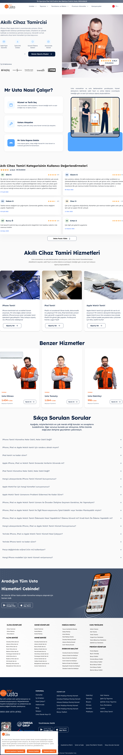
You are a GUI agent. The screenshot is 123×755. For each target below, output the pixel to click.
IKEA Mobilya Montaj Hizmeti (67, 696)
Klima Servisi (12, 638)
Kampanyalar (96, 6)
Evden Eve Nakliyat (70, 649)
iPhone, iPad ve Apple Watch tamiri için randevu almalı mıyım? (30, 447)
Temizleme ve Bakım (58, 6)
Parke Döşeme (94, 651)
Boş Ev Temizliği (94, 653)
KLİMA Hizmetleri (14, 625)
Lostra (102, 708)
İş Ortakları (40, 698)
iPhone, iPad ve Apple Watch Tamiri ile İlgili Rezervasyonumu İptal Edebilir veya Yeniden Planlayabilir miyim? (51, 510)
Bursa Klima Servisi (11, 646)
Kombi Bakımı (38, 631)
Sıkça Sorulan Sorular (112, 745)
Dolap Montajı (66, 631)
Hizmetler (39, 695)
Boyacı (88, 702)
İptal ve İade (79, 745)
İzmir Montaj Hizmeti (68, 644)
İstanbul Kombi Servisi (40, 641)
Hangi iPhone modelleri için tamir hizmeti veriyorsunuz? (27, 557)
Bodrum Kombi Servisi (40, 649)
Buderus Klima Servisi (12, 658)
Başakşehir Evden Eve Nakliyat (71, 666)
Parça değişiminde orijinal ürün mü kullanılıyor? (23, 549)
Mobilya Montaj (69, 625)
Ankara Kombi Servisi (40, 644)
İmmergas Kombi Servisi (13, 654)
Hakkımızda (40, 705)
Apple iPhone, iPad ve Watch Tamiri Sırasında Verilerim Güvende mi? (33, 463)
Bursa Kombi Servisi (40, 646)
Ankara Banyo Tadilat (96, 662)
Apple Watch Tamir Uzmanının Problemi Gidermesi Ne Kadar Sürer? (32, 494)
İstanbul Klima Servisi (12, 641)
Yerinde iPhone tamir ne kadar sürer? (19, 542)
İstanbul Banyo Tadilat (96, 659)
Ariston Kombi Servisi (40, 658)
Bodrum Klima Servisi (12, 651)
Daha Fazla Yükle (60, 238)
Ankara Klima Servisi (12, 644)
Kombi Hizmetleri (41, 625)
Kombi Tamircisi (38, 629)
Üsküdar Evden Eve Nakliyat (70, 668)
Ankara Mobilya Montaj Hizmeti (68, 702)
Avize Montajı (66, 634)
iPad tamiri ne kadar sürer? (14, 455)
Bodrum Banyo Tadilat (96, 670)
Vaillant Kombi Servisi (40, 661)
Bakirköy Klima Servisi (12, 663)
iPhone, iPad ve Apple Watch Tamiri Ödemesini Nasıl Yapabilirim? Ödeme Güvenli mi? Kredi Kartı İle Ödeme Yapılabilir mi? (57, 518)
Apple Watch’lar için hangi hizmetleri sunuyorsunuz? (26, 487)
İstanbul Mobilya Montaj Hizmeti (68, 699)
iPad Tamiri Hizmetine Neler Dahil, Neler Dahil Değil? (26, 471)
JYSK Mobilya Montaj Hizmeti (67, 709)
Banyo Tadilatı (62, 712)
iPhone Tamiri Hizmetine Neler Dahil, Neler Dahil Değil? (27, 439)
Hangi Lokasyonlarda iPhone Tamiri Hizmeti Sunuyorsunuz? (29, 479)
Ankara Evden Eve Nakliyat (70, 655)
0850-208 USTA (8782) (10, 712)
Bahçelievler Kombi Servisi (41, 663)
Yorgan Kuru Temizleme (96, 637)
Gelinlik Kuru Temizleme (96, 642)
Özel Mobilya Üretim (68, 637)
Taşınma (43, 6)
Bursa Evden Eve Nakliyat (69, 658)
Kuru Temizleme (96, 625)
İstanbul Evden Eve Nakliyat (70, 653)
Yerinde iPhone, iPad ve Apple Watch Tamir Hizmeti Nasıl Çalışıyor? (32, 534)
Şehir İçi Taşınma (106, 698)
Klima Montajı (11, 631)
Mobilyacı (89, 712)
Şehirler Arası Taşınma (108, 702)
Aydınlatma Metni (67, 745)
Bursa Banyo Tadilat (95, 664)
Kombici (89, 708)
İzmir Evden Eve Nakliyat (69, 660)
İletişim (38, 711)
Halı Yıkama (93, 631)
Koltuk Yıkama (94, 629)
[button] (95, 117)
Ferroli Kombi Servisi (40, 651)
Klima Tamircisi (11, 629)
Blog (37, 708)
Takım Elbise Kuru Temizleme (98, 640)
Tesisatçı (89, 698)
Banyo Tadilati (94, 656)
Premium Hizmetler (79, 6)
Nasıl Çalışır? (40, 701)
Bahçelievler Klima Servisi (13, 666)
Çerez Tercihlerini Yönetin (94, 745)
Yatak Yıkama (94, 634)
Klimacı (88, 705)
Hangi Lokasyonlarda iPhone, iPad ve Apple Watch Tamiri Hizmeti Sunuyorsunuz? (39, 526)
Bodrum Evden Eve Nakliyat (70, 663)
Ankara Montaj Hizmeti (68, 642)
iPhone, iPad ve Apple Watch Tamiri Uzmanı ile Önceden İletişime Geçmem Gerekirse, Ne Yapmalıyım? (48, 502)
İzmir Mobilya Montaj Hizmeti (67, 705)
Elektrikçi (89, 695)
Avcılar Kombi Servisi (40, 666)
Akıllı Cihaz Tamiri (106, 712)
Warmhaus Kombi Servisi (41, 654)
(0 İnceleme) (109, 63)
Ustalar (31, 6)
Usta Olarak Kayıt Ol (43, 714)
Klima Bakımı (10, 634)
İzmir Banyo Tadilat (95, 667)
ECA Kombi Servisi (11, 661)
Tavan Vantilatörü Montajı (69, 629)
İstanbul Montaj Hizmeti (69, 639)
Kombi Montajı (38, 634)
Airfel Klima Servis (11, 656)
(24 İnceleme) (20, 169)
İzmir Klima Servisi (11, 649)
